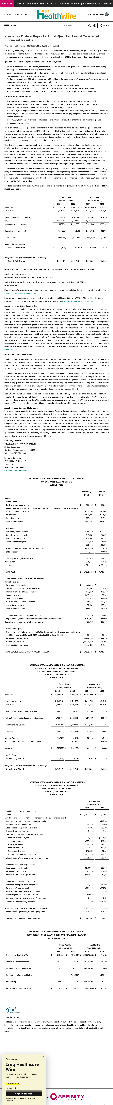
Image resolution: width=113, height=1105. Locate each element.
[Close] (43, 1057)
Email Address (13, 1084)
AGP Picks (7, 3)
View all (107, 3)
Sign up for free (23, 1093)
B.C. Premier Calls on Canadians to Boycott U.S (28, 3)
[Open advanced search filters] (94, 25)
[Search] (89, 25)
